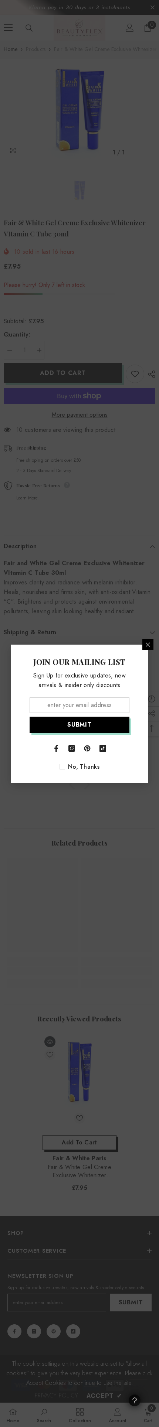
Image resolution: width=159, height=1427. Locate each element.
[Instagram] (72, 748)
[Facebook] (56, 748)
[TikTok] (103, 748)
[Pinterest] (87, 748)
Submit (79, 724)
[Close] (147, 644)
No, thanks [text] (83, 767)
